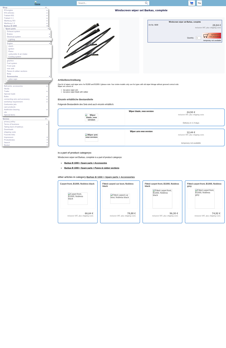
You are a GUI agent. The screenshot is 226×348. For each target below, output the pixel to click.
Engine (10, 43)
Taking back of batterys (13, 127)
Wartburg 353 (9, 21)
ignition (11, 49)
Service (6, 119)
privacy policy (9, 121)
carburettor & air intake (17, 54)
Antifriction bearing (11, 109)
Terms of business (11, 124)
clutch (10, 46)
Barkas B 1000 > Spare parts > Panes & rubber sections (91, 168)
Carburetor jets (10, 104)
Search (7, 142)
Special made (9, 94)
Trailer (6, 91)
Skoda (6, 89)
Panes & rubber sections (17, 71)
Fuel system (12, 63)
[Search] (146, 3)
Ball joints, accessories (13, 86)
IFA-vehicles (9, 13)
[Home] (38, 3)
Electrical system (14, 37)
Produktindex (9, 140)
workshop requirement (13, 102)
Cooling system (14, 57)
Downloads (8, 129)
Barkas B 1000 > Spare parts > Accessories (85, 163)
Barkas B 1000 (10, 26)
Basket (7, 145)
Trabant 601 (9, 15)
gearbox (10, 61)
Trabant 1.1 (9, 18)
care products (9, 107)
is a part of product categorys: (75, 152)
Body (9, 74)
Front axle (11, 66)
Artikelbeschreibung (69, 80)
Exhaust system (13, 31)
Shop (5, 7)
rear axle (10, 68)
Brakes (10, 34)
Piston (10, 51)
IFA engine (8, 10)
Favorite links (9, 135)
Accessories (12, 76)
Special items (9, 115)
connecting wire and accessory (17, 99)
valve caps (12, 79)
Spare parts (10, 29)
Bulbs (6, 96)
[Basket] (191, 3)
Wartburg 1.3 (9, 23)
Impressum (8, 137)
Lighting (11, 39)
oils (5, 112)
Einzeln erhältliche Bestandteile (75, 99)
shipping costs (10, 132)
